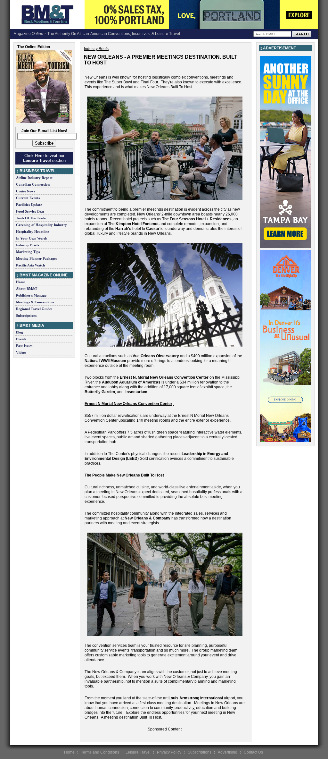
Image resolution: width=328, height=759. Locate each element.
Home (20, 282)
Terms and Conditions (100, 752)
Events (21, 339)
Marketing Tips (28, 252)
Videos (21, 352)
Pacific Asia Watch (30, 265)
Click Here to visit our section (44, 158)
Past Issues (24, 346)
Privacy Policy (169, 752)
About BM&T (26, 289)
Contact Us (253, 752)
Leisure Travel (138, 752)
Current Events (28, 198)
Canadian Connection (33, 184)
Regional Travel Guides (34, 309)
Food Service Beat (30, 211)
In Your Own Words (31, 238)
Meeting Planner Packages (36, 258)
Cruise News (25, 191)
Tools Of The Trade (31, 218)
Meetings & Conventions (35, 302)
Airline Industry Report (34, 178)
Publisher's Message (31, 295)
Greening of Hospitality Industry (41, 225)
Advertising (227, 752)
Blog (19, 332)
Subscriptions (26, 315)
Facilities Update (29, 205)
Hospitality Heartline (32, 231)
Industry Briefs (27, 245)
